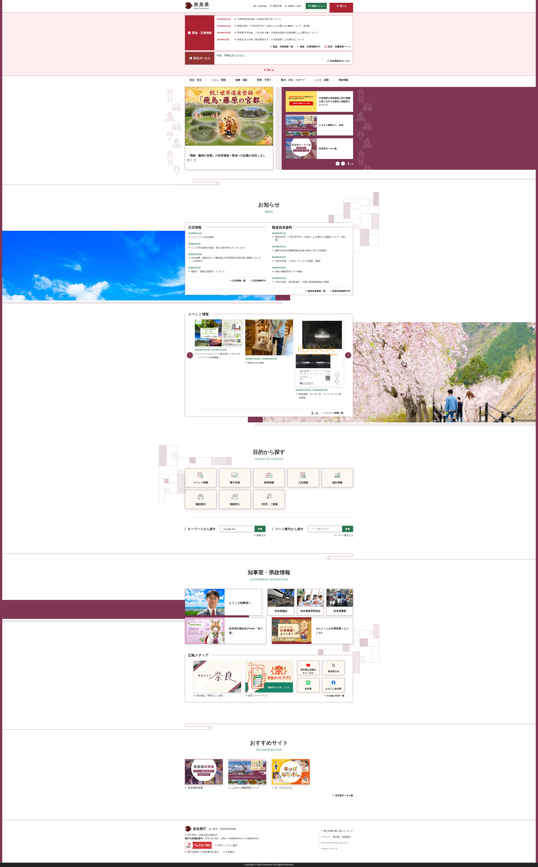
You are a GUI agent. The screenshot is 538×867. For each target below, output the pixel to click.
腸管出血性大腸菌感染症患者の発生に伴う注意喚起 (301, 250)
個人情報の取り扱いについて (338, 831)
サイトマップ (330, 849)
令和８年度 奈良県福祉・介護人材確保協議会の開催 (302, 282)
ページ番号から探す (289, 529)
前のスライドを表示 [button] (338, 164)
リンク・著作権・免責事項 (337, 837)
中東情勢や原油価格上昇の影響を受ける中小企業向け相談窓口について (334, 101)
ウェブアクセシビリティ (336, 843)
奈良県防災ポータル (340, 61)
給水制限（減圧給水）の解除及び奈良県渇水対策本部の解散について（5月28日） (226, 259)
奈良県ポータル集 (328, 148)
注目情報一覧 (239, 280)
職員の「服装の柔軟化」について (208, 271)
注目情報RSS (259, 280)
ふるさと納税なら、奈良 (331, 125)
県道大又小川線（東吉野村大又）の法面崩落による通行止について (270, 39)
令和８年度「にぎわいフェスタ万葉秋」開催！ (298, 261)
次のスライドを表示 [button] (343, 164)
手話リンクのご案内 (227, 845)
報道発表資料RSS (341, 291)
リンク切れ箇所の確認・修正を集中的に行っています (218, 247)
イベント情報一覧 (334, 413)
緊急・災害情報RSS (310, 46)
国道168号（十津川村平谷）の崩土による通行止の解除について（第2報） (274, 26)
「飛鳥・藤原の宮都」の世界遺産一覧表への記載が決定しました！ (226, 158)
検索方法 (261, 535)
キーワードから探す (201, 529)
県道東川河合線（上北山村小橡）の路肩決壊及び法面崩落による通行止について (277, 32)
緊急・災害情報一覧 (283, 46)
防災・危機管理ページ (339, 46)
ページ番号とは (345, 535)
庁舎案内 (229, 852)
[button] (260, 6)
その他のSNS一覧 (335, 696)
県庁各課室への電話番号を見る (203, 852)
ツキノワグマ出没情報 (202, 237)
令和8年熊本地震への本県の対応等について (259, 19)
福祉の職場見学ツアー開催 (288, 271)
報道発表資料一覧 (317, 291)
